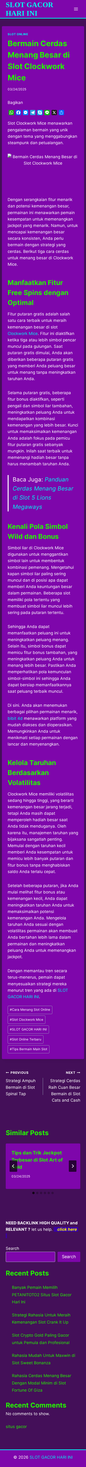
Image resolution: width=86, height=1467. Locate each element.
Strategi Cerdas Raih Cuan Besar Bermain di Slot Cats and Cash (64, 1087)
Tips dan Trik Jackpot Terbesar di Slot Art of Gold (37, 1160)
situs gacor (16, 1426)
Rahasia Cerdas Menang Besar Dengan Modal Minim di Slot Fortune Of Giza (41, 1383)
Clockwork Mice (23, 333)
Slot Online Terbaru (25, 1039)
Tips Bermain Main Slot (28, 1049)
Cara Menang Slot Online (30, 1009)
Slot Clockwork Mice (26, 1019)
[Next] (72, 1166)
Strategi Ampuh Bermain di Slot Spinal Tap (21, 1083)
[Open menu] (75, 9)
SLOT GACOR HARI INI (28, 1029)
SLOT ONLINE (18, 34)
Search (12, 1248)
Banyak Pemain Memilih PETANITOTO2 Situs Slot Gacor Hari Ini (41, 1294)
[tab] (33, 1193)
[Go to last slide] (13, 1166)
